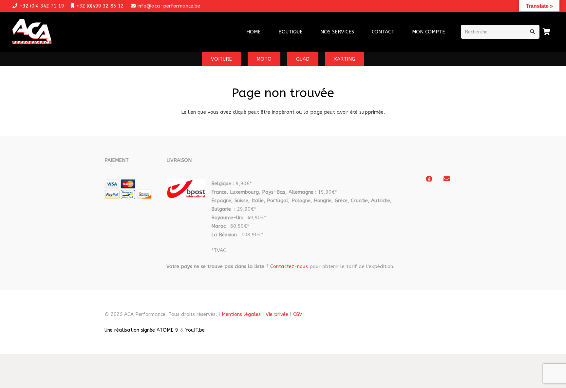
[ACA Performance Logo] (31, 32)
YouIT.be (195, 330)
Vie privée (277, 314)
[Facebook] (429, 179)
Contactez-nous (289, 266)
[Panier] (546, 32)
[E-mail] (447, 179)
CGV (297, 314)
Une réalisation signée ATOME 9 (141, 330)
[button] (358, 32)
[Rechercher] (532, 32)
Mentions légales (241, 314)
